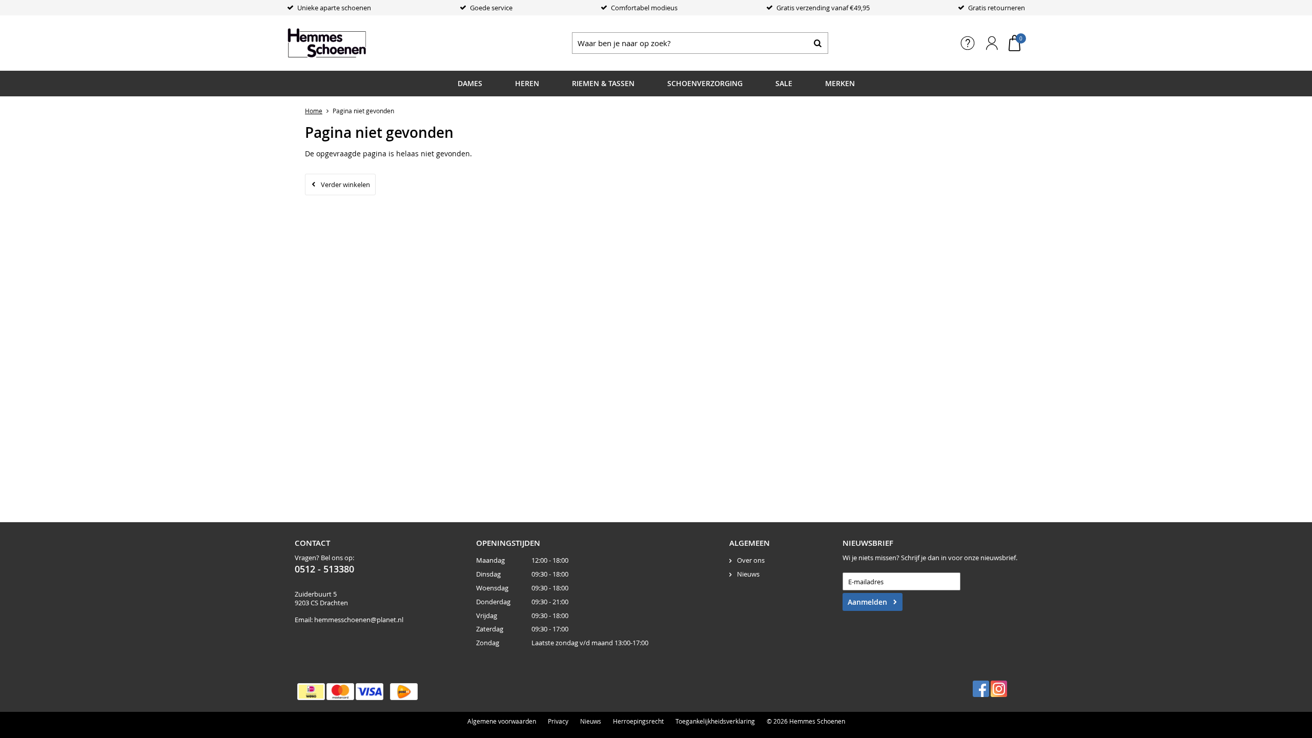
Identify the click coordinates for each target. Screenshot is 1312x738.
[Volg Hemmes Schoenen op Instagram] (999, 689)
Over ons (751, 560)
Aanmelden (867, 602)
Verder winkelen (345, 184)
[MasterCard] (340, 691)
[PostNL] (404, 691)
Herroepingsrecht (638, 721)
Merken (840, 83)
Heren (527, 83)
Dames (470, 83)
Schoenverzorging (705, 83)
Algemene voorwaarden (501, 721)
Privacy (558, 721)
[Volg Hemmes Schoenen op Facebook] (981, 689)
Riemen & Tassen (603, 83)
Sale (783, 83)
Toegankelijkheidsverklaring (715, 721)
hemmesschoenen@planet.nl (358, 619)
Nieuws (748, 574)
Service (967, 43)
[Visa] (369, 691)
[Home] (364, 43)
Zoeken (817, 43)
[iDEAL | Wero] (311, 691)
